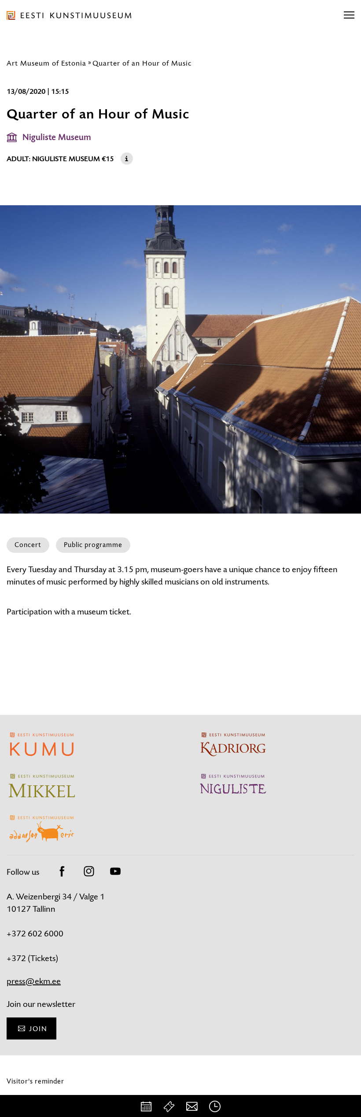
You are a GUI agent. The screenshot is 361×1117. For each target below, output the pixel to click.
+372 (17, 958)
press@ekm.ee (34, 981)
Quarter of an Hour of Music (142, 63)
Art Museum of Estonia (46, 63)
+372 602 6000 (35, 933)
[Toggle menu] (349, 15)
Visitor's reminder (35, 1081)
